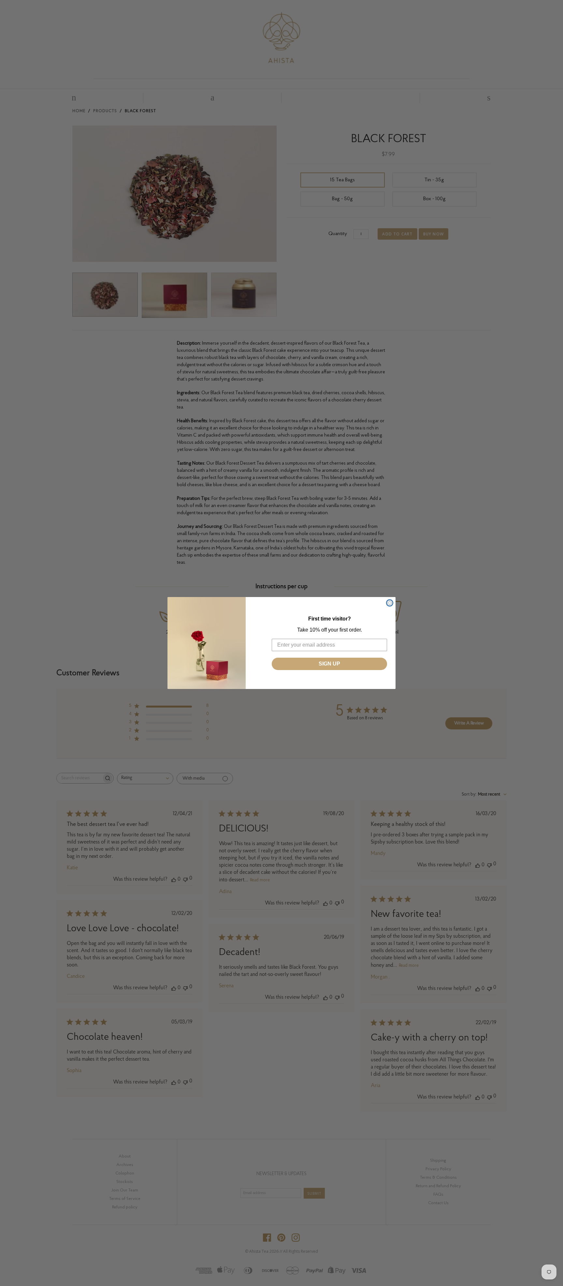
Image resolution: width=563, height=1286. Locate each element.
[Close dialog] (389, 603)
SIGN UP (329, 663)
